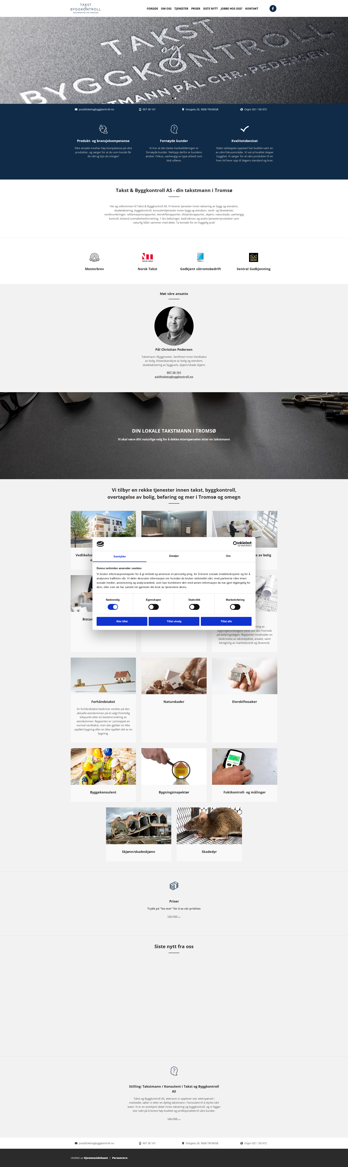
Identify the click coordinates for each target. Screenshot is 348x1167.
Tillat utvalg (174, 621)
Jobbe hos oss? (231, 8)
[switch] (153, 607)
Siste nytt (210, 8)
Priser (195, 8)
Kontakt (251, 8)
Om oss (166, 8)
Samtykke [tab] (119, 556)
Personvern (119, 1158)
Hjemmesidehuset (96, 1158)
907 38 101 (149, 109)
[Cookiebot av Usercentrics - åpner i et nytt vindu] (236, 544)
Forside (152, 8)
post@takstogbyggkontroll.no (96, 109)
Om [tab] (228, 555)
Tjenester (181, 8)
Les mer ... (174, 916)
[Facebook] (273, 8)
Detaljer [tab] (174, 555)
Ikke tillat (122, 621)
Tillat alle (226, 621)
